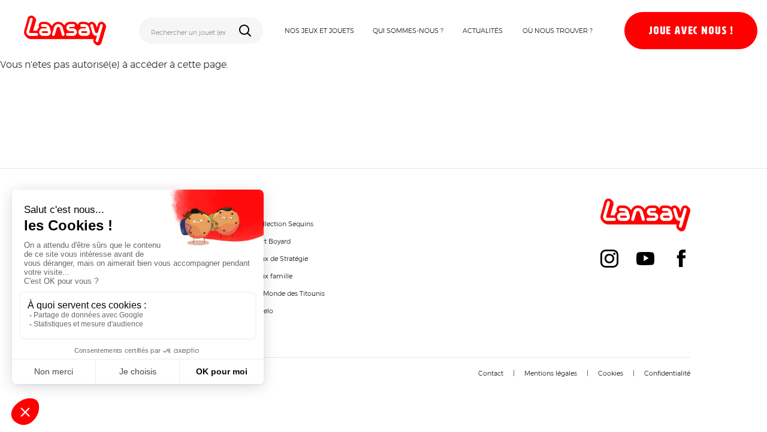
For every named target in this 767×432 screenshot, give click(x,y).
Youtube (645, 259)
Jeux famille (273, 276)
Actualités (483, 30)
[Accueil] (65, 31)
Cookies (610, 373)
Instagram (609, 259)
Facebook (681, 259)
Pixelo (263, 311)
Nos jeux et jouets (319, 30)
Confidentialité (667, 373)
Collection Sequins (283, 224)
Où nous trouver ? (558, 30)
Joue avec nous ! (690, 31)
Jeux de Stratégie (281, 258)
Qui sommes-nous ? (408, 30)
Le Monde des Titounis (289, 293)
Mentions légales (550, 373)
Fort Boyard (272, 241)
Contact (490, 373)
